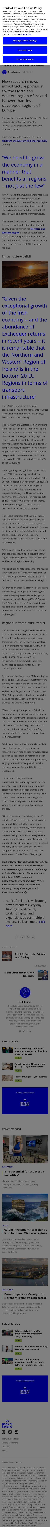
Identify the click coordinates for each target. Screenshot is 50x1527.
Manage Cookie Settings (25, 40)
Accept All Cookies (25, 59)
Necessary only (25, 50)
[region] (25, 32)
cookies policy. (24, 34)
